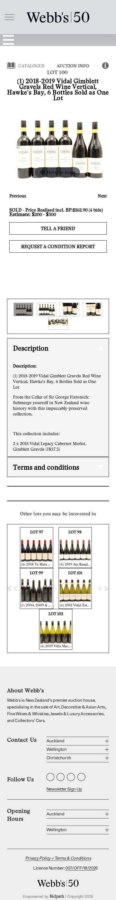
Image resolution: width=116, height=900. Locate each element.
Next (102, 195)
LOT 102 (56, 629)
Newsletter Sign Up (64, 789)
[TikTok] (81, 777)
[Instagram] (50, 777)
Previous (17, 195)
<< (10, 588)
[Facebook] (60, 777)
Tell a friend (58, 228)
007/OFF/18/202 (80, 868)
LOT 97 (37, 547)
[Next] (97, 146)
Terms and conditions (46, 467)
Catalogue (31, 65)
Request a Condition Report (58, 246)
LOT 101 (76, 588)
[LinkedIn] (71, 777)
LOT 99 (37, 588)
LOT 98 (76, 547)
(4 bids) (96, 209)
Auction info (73, 65)
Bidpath (57, 896)
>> (106, 588)
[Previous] (18, 146)
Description (30, 348)
